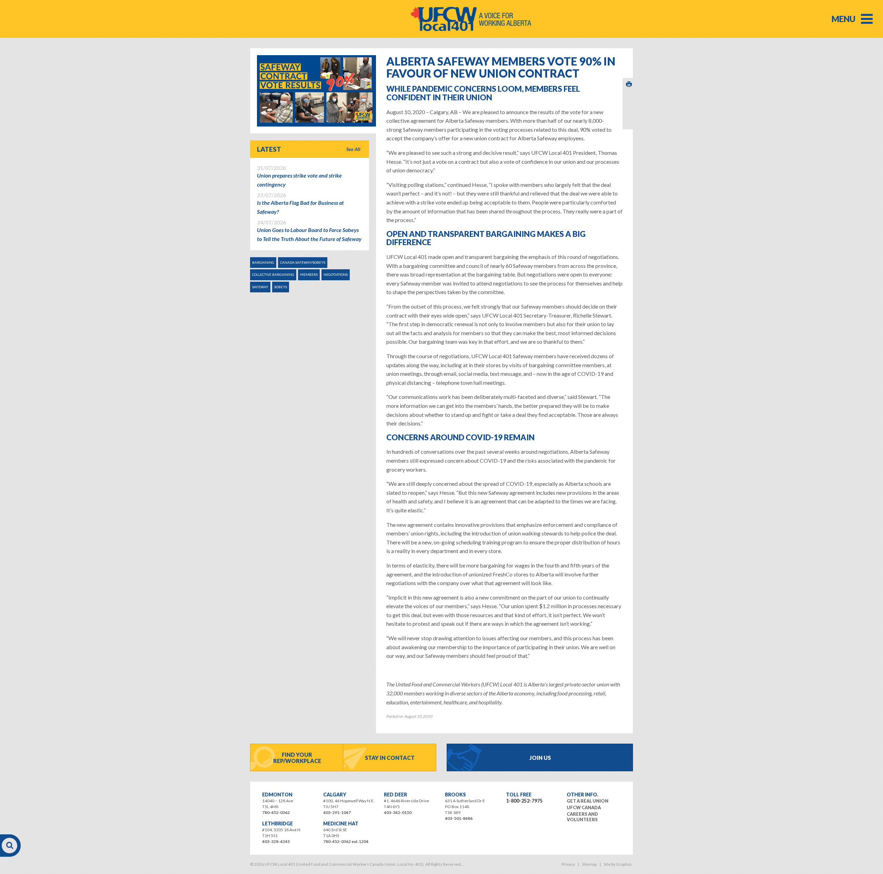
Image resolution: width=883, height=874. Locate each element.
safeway (260, 287)
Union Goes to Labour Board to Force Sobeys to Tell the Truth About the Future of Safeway (309, 230)
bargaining (263, 262)
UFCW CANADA (584, 807)
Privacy (568, 864)
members (309, 274)
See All (353, 149)
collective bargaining (273, 274)
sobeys (280, 287)
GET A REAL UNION (587, 801)
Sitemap (589, 864)
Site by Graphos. (618, 864)
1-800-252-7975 (524, 801)
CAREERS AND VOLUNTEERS (582, 816)
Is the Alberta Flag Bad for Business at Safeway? (300, 203)
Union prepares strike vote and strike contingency (299, 176)
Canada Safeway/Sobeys (302, 262)
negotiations (336, 274)
